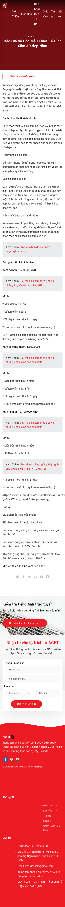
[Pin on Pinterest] (41, 577)
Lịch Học (26, 14)
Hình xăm (32, 37)
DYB (22, 766)
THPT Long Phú (12, 782)
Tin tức (53, 14)
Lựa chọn (9, 686)
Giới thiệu (48, 805)
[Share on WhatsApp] (17, 577)
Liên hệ (47, 821)
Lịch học (47, 810)
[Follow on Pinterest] (11, 759)
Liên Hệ (60, 14)
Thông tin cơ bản (14, 662)
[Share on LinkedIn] (47, 577)
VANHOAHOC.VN (27, 882)
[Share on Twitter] (29, 577)
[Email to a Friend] (35, 577)
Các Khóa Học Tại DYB (37, 14)
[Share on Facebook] (23, 577)
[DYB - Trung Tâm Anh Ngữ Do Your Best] (4, 5)
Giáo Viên (45, 14)
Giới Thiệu (15, 14)
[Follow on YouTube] (17, 759)
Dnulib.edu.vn (36, 876)
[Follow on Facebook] (5, 759)
